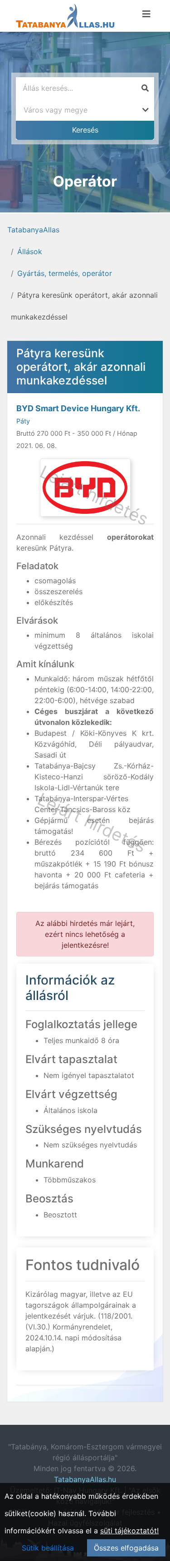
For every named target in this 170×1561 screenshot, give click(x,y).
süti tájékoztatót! (129, 1530)
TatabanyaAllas (33, 229)
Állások (29, 251)
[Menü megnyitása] (146, 14)
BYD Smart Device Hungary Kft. (78, 408)
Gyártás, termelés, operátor (64, 273)
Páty (23, 421)
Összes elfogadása (126, 1547)
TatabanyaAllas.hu (85, 1479)
